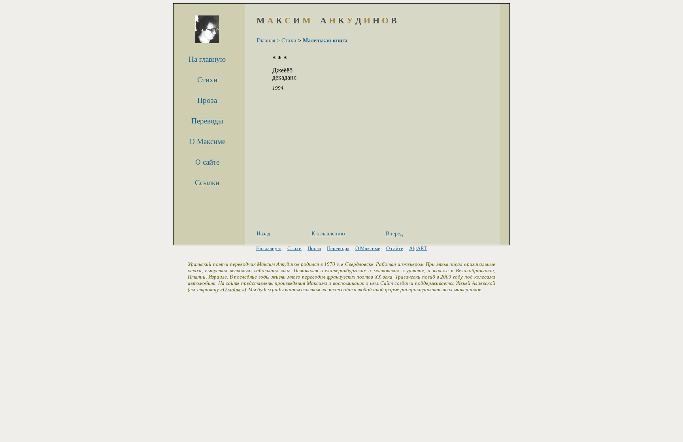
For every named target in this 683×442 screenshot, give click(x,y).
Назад (263, 234)
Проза (207, 100)
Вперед (394, 234)
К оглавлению (328, 234)
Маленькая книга (325, 41)
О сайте (207, 162)
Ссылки (207, 182)
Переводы (207, 121)
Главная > (268, 41)
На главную (207, 59)
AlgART (418, 248)
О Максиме (207, 141)
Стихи (207, 80)
